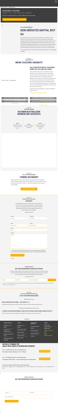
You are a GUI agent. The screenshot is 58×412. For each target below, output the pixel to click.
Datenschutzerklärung (34, 333)
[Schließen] (0, 411)
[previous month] (7, 135)
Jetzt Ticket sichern (44, 351)
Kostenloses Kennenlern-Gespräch (35, 327)
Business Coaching (20, 332)
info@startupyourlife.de (48, 335)
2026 (32, 135)
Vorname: (12, 216)
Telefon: (31, 223)
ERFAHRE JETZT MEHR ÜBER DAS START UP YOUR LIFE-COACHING (14, 19)
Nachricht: (12, 233)
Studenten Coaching (20, 335)
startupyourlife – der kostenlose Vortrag (7, 330)
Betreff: (12, 228)
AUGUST (27, 135)
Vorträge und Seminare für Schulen (8, 335)
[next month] (51, 135)
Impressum (33, 336)
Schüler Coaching (20, 337)
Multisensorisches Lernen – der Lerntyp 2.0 (16, 302)
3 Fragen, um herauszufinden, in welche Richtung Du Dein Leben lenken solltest (27, 311)
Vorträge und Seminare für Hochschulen (8, 339)
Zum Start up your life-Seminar (29, 188)
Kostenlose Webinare (34, 330)
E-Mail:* (12, 223)
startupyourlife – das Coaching (21, 326)
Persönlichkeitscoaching (21, 329)
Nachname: (32, 216)
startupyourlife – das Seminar (7, 326)
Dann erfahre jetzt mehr (43, 105)
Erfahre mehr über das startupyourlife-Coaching (38, 92)
